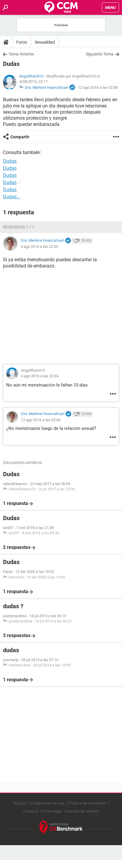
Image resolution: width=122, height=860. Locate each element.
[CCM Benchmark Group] (61, 828)
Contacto (30, 811)
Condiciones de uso (47, 803)
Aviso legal (52, 811)
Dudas (10, 168)
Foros (21, 42)
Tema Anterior (21, 54)
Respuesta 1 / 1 (18, 227)
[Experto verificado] (72, 87)
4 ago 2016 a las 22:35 (39, 246)
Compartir (19, 136)
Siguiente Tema (99, 54)
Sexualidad (45, 42)
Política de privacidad (87, 803)
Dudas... (11, 196)
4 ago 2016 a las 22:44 (39, 376)
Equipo (20, 803)
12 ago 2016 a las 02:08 (98, 87)
